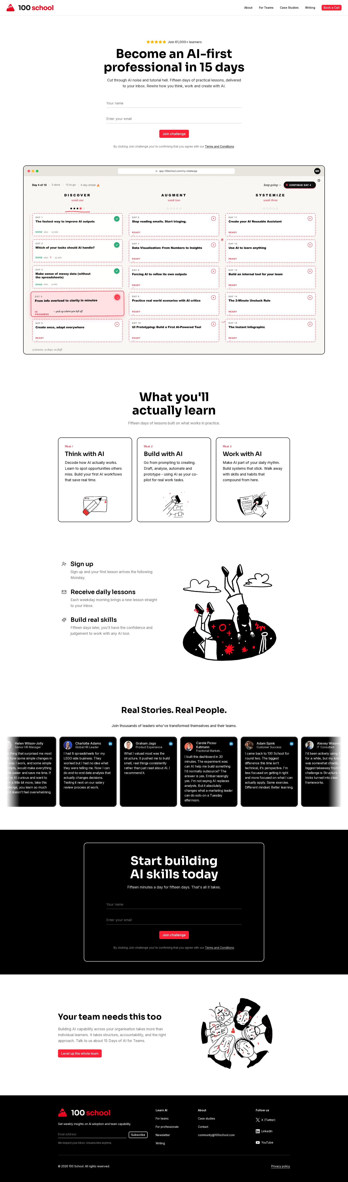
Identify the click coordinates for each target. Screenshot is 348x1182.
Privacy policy (280, 1166)
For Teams (266, 7)
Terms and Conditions (219, 146)
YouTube (267, 1142)
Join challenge (174, 134)
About (248, 7)
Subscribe (138, 1134)
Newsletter (163, 1135)
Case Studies (289, 7)
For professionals (167, 1126)
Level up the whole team (79, 1053)
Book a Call (332, 7)
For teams (162, 1118)
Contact (203, 1126)
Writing (310, 7)
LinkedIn (266, 1131)
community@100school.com (216, 1135)
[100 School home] (29, 7)
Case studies (206, 1118)
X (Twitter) (268, 1120)
